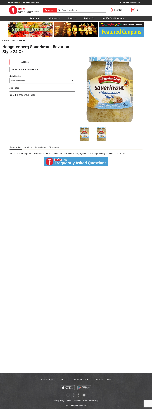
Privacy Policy (59, 401)
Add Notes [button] (14, 88)
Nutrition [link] (28, 147)
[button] (84, 134)
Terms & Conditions (73, 401)
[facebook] (67, 395)
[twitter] (78, 395)
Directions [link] (54, 147)
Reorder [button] (118, 10)
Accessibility (93, 401)
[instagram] (73, 395)
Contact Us (47, 379)
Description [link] (15, 147)
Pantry (22, 40)
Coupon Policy (80, 379)
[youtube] (84, 395)
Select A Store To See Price (25, 69)
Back (6, 40)
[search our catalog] (59, 10)
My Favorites (13, 2)
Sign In (124, 2)
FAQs (63, 379)
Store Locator (103, 379)
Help (85, 401)
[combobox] (50, 10)
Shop (13, 40)
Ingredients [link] (40, 147)
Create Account (135, 2)
